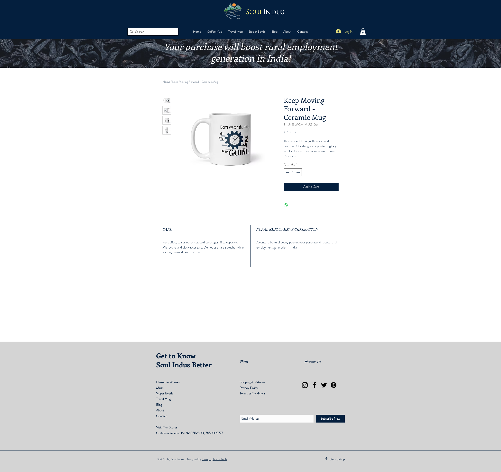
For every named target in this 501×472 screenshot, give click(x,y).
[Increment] (298, 172)
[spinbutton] (293, 172)
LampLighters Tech (214, 459)
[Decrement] (287, 172)
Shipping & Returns (253, 382)
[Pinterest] (333, 385)
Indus (265, 12)
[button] (363, 31)
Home (166, 81)
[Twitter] (324, 385)
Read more (290, 156)
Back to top (337, 459)
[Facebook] (314, 385)
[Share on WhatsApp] (286, 205)
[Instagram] (305, 385)
